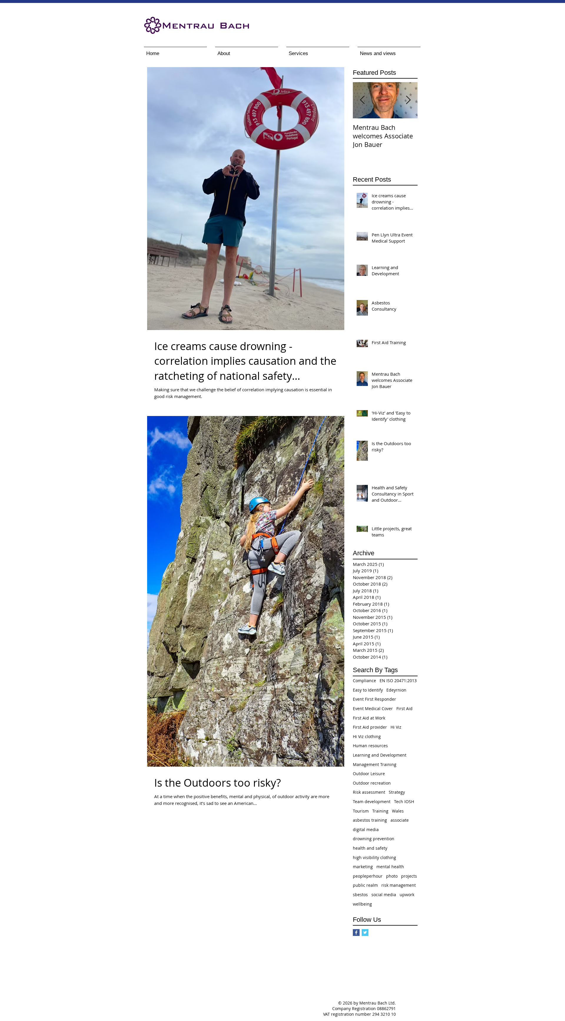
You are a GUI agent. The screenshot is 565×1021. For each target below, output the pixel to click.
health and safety (370, 848)
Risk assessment (369, 792)
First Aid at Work (369, 718)
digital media (366, 829)
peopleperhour (368, 876)
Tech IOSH (404, 801)
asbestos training (370, 820)
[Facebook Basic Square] (356, 932)
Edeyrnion (396, 690)
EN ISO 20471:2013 (398, 680)
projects (409, 876)
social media (383, 894)
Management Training (374, 764)
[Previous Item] (362, 100)
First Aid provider (370, 727)
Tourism (361, 811)
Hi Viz (395, 727)
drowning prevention (373, 838)
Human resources (370, 745)
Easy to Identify (368, 690)
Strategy (397, 792)
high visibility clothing (374, 857)
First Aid (404, 708)
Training (380, 811)
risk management (398, 885)
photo (392, 876)
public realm (365, 885)
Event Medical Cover (373, 708)
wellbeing (362, 904)
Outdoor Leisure (369, 773)
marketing (363, 866)
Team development (371, 801)
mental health (390, 866)
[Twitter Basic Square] (365, 932)
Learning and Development (379, 755)
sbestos (360, 894)
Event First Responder (374, 699)
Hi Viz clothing (367, 736)
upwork (407, 894)
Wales (398, 811)
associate (399, 820)
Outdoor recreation (372, 783)
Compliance (364, 680)
